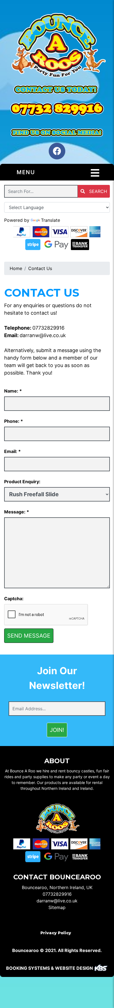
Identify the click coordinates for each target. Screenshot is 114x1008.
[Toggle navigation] (95, 173)
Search (97, 191)
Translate (50, 220)
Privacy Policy (55, 932)
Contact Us (40, 268)
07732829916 (48, 328)
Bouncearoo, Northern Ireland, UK (57, 887)
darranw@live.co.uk (43, 335)
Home (16, 268)
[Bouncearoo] (57, 46)
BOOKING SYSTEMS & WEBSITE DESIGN (49, 968)
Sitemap (57, 907)
